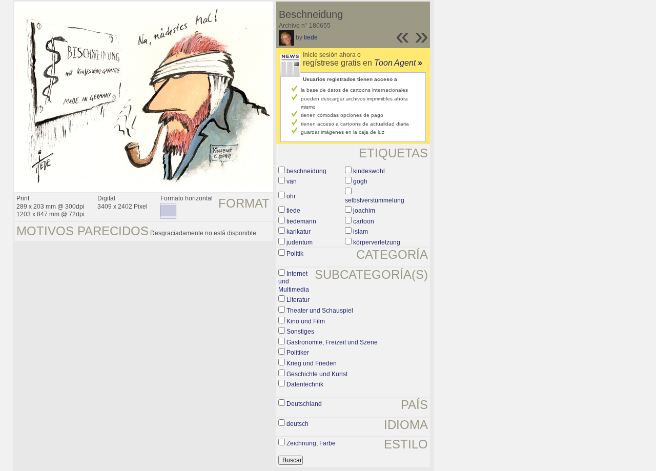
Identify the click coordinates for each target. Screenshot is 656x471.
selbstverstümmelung (374, 200)
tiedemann (301, 221)
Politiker (297, 352)
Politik (294, 253)
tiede (311, 37)
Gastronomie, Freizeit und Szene (332, 342)
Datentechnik (304, 384)
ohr (291, 196)
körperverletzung (376, 242)
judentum (299, 242)
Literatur (298, 299)
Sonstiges (300, 331)
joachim (364, 210)
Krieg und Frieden (311, 363)
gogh (360, 181)
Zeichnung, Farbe (311, 443)
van (291, 181)
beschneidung (306, 171)
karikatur (298, 231)
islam (360, 231)
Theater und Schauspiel (319, 310)
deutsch (297, 423)
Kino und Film (305, 321)
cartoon (363, 221)
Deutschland (304, 403)
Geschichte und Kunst (316, 374)
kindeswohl (369, 171)
